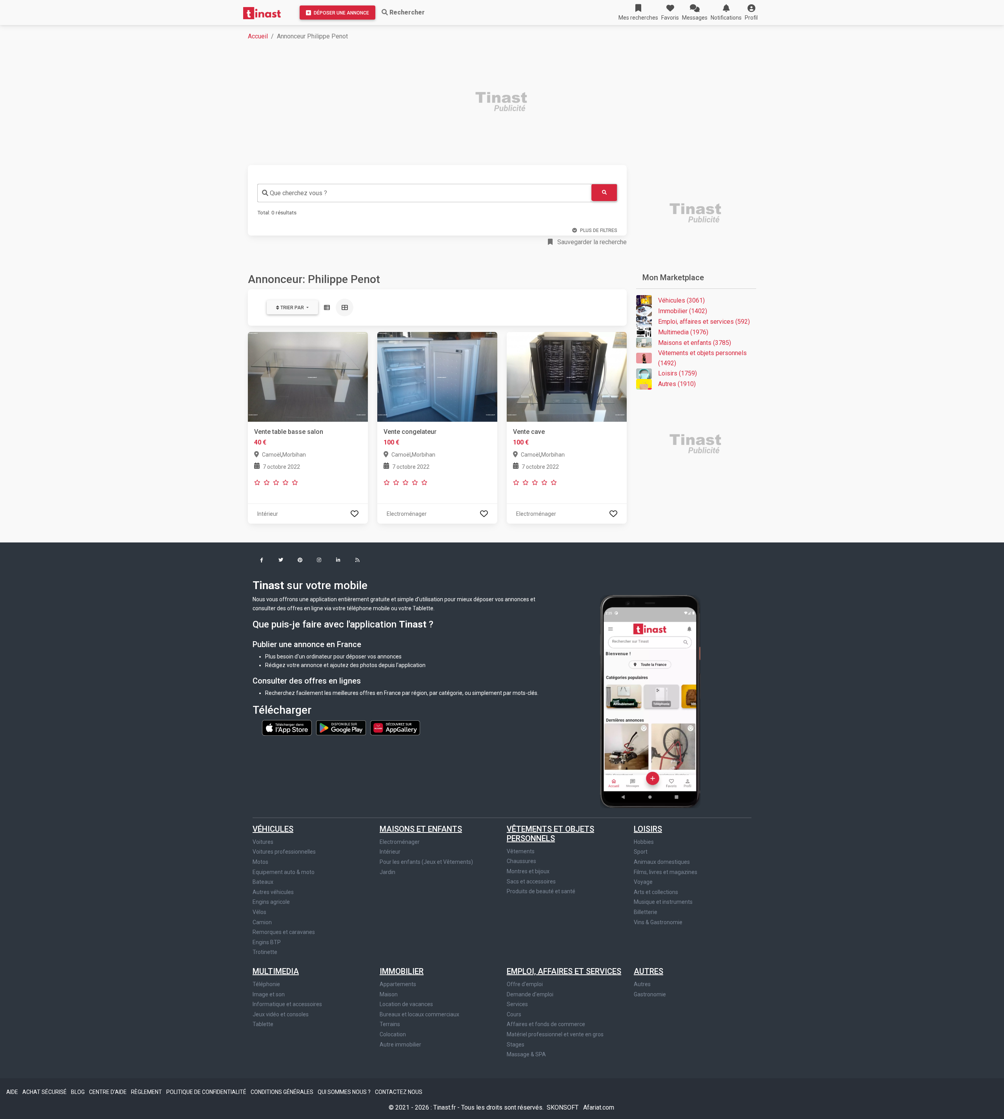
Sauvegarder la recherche (591, 242)
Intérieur (390, 852)
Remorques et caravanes (284, 932)
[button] (751, 12)
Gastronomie (650, 994)
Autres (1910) (677, 384)
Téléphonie (266, 984)
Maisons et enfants (421, 829)
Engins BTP (267, 942)
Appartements (398, 984)
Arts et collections (656, 892)
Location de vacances (406, 1004)
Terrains (390, 1024)
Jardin (387, 872)
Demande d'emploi (530, 994)
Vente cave (529, 431)
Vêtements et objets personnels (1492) (702, 358)
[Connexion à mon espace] (354, 513)
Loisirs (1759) (677, 373)
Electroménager (400, 842)
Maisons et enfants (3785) (694, 342)
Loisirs (648, 829)
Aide (12, 1092)
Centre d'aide (108, 1092)
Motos (260, 862)
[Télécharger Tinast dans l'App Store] (287, 727)
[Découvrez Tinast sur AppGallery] (395, 727)
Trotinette (265, 952)
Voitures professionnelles (284, 852)
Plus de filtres (598, 230)
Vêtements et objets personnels (550, 833)
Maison (389, 994)
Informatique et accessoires (287, 1004)
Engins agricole (271, 902)
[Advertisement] (483, 103)
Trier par (292, 307)
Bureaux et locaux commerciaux (419, 1014)
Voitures (263, 842)
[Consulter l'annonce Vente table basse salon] (308, 376)
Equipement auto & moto (284, 872)
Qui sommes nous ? (345, 1092)
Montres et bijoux (528, 871)
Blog (78, 1092)
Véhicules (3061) (681, 300)
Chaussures (521, 861)
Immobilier (402, 971)
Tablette (263, 1024)
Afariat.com (598, 1107)
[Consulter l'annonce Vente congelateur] (437, 376)
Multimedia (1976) (683, 332)
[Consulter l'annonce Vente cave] (567, 376)
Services (517, 1004)
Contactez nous (398, 1092)
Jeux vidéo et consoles (281, 1014)
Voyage (643, 882)
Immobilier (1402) (682, 311)
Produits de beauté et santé (541, 891)
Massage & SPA (526, 1054)
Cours (514, 1014)
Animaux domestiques (662, 862)
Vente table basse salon (288, 431)
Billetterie (645, 912)
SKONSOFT (563, 1107)
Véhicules (273, 829)
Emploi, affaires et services (564, 971)
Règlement (147, 1092)
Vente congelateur (410, 431)
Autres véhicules (273, 892)
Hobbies (644, 842)
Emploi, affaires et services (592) (704, 321)
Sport (641, 852)
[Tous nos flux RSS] (357, 560)
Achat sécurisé (45, 1092)
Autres (648, 971)
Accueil (258, 36)
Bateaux (263, 882)
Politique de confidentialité (206, 1092)
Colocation (393, 1034)
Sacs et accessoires (531, 881)
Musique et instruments (663, 902)
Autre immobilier (400, 1044)
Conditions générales (283, 1092)
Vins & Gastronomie (658, 922)
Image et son (269, 994)
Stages (515, 1044)
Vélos (259, 912)
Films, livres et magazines (665, 872)
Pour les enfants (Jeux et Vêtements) (426, 862)
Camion (262, 922)
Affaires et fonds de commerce (546, 1024)
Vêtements (521, 851)
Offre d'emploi (525, 984)
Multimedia (276, 971)
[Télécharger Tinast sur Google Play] (341, 727)
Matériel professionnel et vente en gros (555, 1034)
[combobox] (424, 193)
